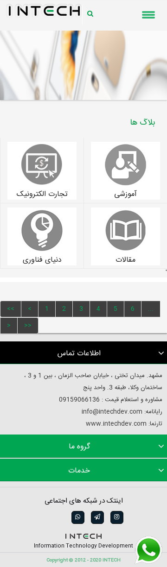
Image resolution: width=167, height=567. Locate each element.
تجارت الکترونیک (42, 194)
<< (10, 309)
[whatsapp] (77, 517)
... (151, 309)
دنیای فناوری (42, 260)
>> (28, 326)
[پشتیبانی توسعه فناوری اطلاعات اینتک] (148, 550)
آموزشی (125, 194)
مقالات (125, 260)
